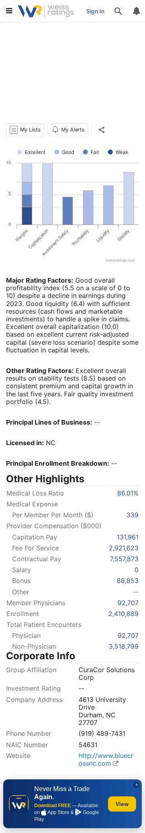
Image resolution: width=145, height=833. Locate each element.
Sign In (95, 11)
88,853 (128, 581)
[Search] (118, 11)
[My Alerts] (136, 11)
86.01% (128, 493)
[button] (25, 129)
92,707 (128, 603)
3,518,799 (124, 646)
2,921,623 (124, 548)
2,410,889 (123, 614)
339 (132, 515)
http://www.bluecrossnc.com (106, 759)
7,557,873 (124, 559)
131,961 (128, 537)
